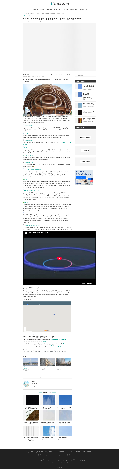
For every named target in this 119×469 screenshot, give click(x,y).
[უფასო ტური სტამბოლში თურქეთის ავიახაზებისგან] (78, 94)
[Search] (86, 9)
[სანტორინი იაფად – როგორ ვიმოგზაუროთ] (78, 105)
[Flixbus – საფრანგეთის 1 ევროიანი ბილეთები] (64, 415)
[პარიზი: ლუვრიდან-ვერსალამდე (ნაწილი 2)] (64, 431)
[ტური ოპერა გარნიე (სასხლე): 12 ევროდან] (64, 400)
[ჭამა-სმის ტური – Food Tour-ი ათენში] (78, 120)
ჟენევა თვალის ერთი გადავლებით (28, 367)
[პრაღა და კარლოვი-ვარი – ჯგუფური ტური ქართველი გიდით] (78, 86)
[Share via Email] (55, 376)
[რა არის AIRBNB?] (85, 150)
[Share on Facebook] (51, 376)
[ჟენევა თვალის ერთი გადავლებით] (30, 362)
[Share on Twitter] (52, 376)
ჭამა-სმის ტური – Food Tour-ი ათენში (89, 119)
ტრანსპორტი (73, 9)
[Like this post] (50, 376)
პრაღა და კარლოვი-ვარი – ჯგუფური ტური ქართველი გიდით (89, 86)
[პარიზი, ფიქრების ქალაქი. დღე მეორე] (47, 415)
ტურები (42, 9)
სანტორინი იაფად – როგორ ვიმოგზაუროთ (89, 104)
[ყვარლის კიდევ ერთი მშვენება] (63, 362)
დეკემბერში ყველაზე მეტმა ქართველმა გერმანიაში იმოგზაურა (31, 439)
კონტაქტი (81, 9)
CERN (26, 333)
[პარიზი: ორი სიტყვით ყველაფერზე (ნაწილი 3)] (47, 431)
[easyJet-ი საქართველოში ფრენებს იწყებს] (47, 400)
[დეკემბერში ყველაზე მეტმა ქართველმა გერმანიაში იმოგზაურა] (31, 431)
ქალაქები (65, 9)
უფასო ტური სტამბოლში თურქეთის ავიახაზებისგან (87, 95)
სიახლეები (57, 9)
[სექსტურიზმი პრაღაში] (78, 112)
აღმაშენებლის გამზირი (45, 366)
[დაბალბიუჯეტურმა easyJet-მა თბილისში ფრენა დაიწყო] (31, 400)
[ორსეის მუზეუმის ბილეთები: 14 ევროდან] (31, 415)
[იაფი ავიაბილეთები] (85, 161)
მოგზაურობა (48, 9)
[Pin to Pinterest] (54, 376)
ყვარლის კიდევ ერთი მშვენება (63, 366)
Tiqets (44, 341)
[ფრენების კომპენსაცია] (85, 137)
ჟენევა (38, 13)
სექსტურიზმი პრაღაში (89, 111)
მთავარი (35, 9)
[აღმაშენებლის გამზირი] (47, 362)
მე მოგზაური (27, 21)
